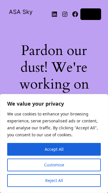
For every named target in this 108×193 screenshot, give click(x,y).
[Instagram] (64, 14)
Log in (90, 14)
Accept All (54, 149)
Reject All (54, 180)
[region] (54, 143)
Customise (54, 165)
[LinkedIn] (54, 14)
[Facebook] (75, 14)
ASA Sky (21, 11)
